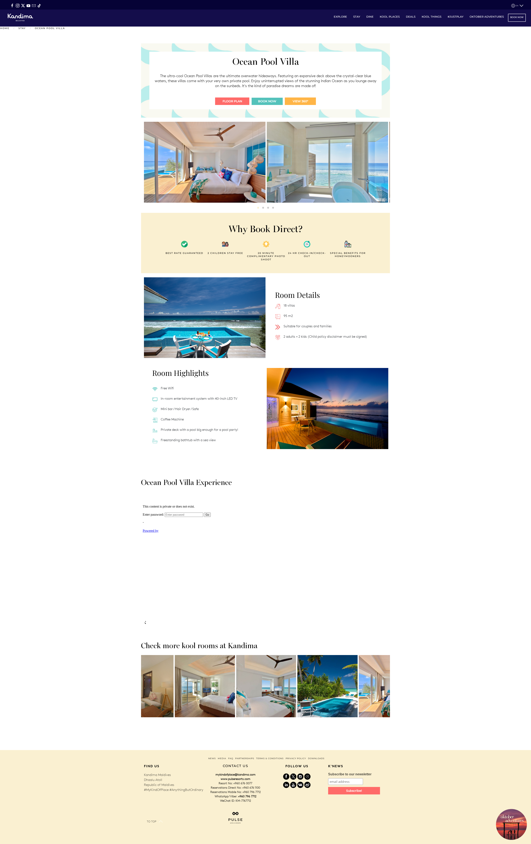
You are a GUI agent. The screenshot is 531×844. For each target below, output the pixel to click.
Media (222, 758)
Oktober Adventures (487, 16)
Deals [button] (410, 16)
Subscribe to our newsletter (349, 774)
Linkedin (286, 785)
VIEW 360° (300, 101)
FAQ (230, 758)
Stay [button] (356, 16)
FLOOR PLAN (232, 101)
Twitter (293, 776)
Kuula (307, 776)
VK (300, 785)
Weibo (307, 785)
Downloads (316, 758)
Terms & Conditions (270, 758)
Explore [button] (340, 16)
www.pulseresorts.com (235, 779)
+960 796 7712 (247, 796)
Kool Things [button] (431, 16)
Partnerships (244, 758)
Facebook (286, 776)
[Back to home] (20, 17)
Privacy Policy (296, 758)
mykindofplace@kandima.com (236, 774)
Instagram (300, 776)
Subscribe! (354, 791)
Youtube (293, 785)
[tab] (258, 208)
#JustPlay (455, 16)
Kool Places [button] (390, 16)
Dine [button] (370, 16)
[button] (517, 6)
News (212, 758)
